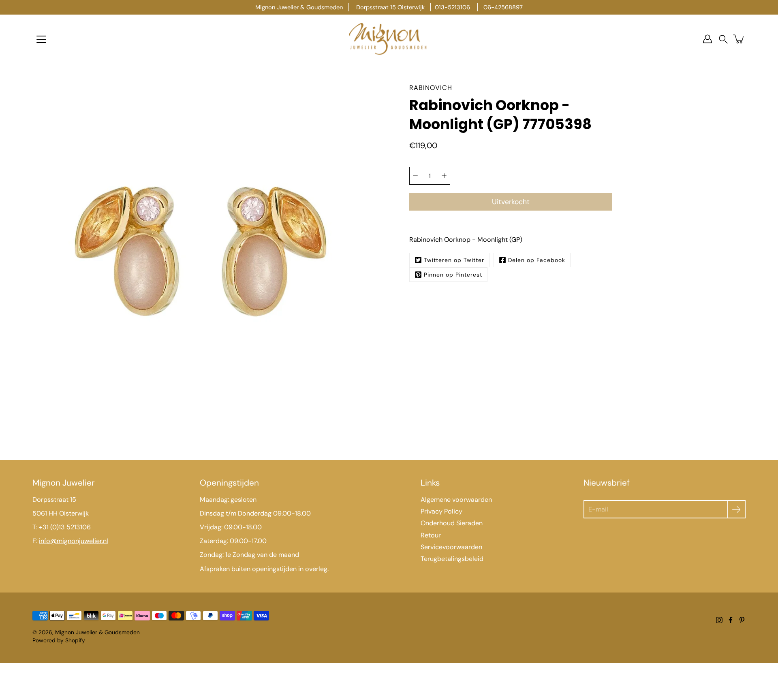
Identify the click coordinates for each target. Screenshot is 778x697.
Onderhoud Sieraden (452, 523)
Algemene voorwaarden (456, 499)
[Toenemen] (444, 176)
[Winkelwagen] (739, 38)
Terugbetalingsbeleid (452, 558)
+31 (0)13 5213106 (65, 527)
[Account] (707, 38)
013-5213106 (452, 7)
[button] (723, 39)
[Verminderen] (415, 176)
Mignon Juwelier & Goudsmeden (97, 632)
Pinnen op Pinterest (453, 274)
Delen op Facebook (536, 260)
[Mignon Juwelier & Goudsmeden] (389, 39)
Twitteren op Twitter (454, 260)
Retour (431, 535)
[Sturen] (736, 509)
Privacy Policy (441, 511)
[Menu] (41, 39)
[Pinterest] (742, 620)
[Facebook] (730, 620)
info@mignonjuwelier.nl (73, 541)
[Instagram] (719, 620)
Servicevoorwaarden (451, 547)
